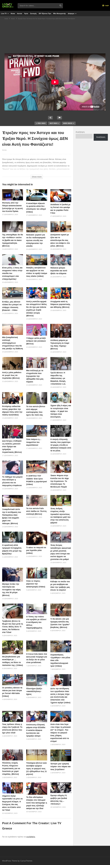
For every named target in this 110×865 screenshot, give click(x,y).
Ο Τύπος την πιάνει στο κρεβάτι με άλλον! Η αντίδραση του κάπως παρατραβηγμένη (36, 622)
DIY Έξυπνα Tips (45, 13)
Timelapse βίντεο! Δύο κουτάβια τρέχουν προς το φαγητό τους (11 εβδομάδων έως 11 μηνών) (36, 768)
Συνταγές (33, 13)
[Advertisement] (55, 37)
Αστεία (19, 13)
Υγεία (26, 13)
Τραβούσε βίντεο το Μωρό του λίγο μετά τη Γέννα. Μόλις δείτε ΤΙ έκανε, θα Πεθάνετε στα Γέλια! (12, 626)
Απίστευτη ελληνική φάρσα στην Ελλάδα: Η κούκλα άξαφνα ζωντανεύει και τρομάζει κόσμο (36, 730)
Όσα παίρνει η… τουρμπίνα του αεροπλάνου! (33, 442)
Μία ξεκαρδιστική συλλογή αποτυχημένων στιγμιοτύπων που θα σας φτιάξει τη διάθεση (12, 343)
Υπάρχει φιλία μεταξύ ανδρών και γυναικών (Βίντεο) (36, 341)
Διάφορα (71, 13)
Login (106, 5)
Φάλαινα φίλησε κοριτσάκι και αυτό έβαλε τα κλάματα (58, 271)
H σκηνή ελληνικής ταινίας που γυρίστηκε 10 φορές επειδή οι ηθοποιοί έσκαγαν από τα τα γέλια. (60, 445)
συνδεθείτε (30, 837)
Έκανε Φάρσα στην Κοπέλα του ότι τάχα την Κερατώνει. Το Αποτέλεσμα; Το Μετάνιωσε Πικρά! (59, 481)
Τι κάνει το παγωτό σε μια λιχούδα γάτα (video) (36, 550)
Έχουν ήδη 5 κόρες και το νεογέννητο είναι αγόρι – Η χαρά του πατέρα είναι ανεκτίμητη (60, 411)
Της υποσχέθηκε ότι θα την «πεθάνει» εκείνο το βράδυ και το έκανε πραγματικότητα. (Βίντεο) (12, 240)
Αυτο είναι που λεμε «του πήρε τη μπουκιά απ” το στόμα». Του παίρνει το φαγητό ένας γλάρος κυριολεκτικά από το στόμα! (60, 732)
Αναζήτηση (80, 132)
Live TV (4, 13)
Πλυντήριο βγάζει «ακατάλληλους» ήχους (34, 691)
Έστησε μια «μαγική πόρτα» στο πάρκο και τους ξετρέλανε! (60, 766)
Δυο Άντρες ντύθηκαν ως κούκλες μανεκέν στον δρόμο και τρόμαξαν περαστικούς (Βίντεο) (12, 446)
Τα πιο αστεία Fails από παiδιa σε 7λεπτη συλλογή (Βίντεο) (36, 511)
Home (13, 13)
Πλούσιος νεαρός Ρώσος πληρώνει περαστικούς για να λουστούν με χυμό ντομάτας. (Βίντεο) (11, 768)
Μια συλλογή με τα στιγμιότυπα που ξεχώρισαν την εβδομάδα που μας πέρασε (35, 376)
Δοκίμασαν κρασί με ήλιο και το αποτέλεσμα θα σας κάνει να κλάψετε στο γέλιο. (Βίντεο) (60, 240)
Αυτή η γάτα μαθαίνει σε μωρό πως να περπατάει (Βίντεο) (11, 375)
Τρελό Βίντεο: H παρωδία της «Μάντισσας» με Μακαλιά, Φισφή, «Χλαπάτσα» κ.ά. (58, 378)
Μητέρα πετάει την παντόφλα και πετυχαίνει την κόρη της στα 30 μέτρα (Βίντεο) (11, 589)
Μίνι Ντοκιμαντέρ (59, 13)
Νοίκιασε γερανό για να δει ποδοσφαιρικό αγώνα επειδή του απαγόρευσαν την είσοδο (35, 240)
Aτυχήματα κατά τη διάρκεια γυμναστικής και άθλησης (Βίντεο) (60, 304)
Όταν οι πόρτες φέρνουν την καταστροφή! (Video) (35, 584)
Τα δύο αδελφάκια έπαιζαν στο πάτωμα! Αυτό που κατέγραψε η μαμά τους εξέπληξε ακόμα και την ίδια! (36, 802)
